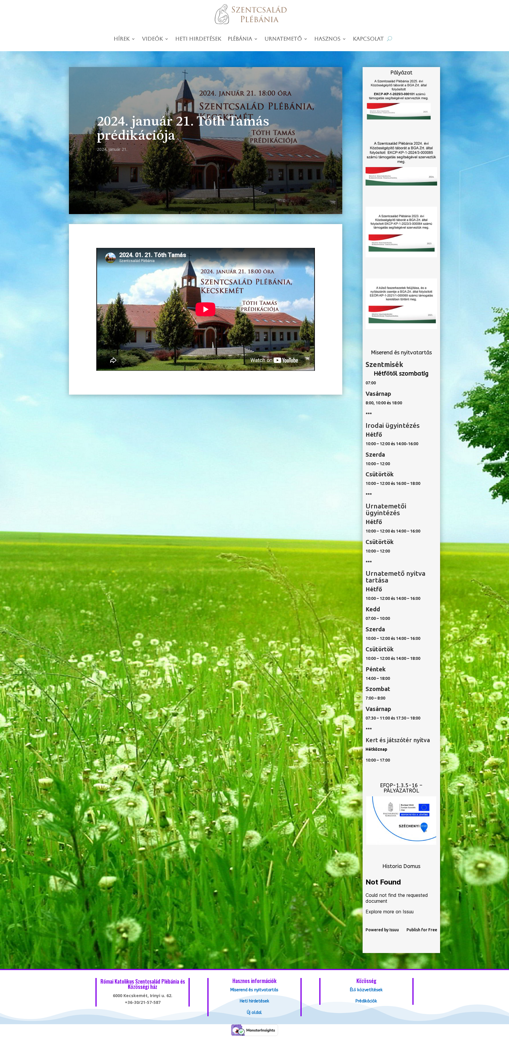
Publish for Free (421, 929)
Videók (152, 39)
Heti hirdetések (198, 39)
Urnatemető (283, 39)
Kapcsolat (368, 39)
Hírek (122, 39)
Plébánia (240, 39)
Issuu (394, 929)
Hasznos (327, 39)
